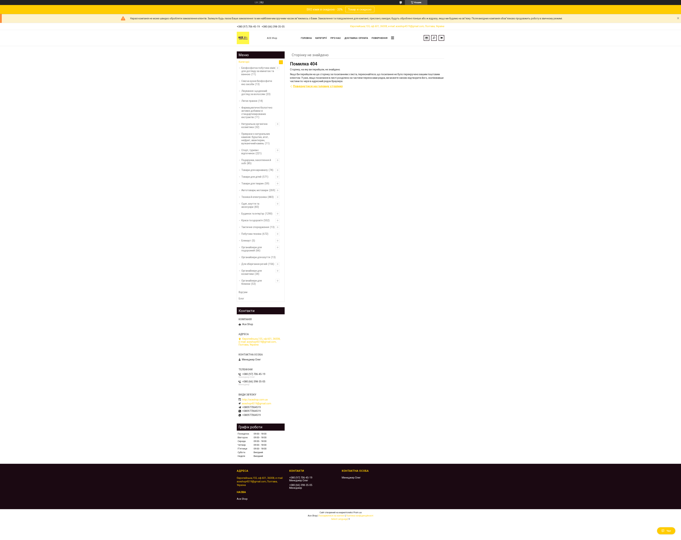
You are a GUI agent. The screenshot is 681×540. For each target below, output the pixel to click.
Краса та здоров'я (252, 220)
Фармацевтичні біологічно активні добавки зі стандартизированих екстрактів (256, 112)
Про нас (335, 38)
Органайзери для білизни (251, 282)
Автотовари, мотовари (254, 190)
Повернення (379, 38)
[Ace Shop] (250, 38)
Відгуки (243, 292)
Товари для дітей (251, 176)
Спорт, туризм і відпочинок (250, 152)
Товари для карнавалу (254, 170)
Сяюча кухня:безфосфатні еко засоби (256, 83)
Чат (669, 530)
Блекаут (246, 240)
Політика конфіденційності (359, 515)
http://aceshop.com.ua (255, 399)
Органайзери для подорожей (251, 249)
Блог (241, 298)
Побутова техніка (251, 233)
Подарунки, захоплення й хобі (256, 162)
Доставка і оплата (356, 38)
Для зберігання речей (254, 264)
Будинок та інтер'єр (252, 213)
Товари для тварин (252, 183)
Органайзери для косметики (251, 272)
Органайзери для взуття (255, 257)
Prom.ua (357, 512)
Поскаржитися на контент (332, 515)
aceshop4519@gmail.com (256, 403)
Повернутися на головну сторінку (318, 86)
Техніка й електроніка (254, 197)
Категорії (321, 38)
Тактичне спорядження (255, 227)
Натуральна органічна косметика (254, 126)
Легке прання (249, 100)
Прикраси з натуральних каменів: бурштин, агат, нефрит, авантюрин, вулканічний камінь (255, 138)
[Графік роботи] (426, 38)
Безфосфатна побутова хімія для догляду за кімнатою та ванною (258, 71)
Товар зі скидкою (360, 9)
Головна (306, 38)
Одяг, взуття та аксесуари (250, 205)
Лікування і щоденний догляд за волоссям (254, 93)
